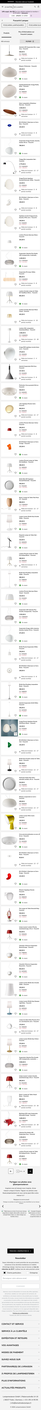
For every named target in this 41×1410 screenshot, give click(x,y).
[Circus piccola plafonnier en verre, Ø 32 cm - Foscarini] (20, 840)
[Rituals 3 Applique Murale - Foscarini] (20, 896)
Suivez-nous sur (11, 1359)
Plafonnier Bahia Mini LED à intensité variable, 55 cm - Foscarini (29, 778)
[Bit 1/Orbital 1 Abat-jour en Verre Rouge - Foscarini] (20, 877)
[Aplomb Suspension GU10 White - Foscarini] (20, 709)
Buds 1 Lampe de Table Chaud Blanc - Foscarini (28, 1095)
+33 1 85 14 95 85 (31, 1400)
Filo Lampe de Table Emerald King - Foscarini (29, 909)
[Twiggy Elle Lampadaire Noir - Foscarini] (20, 166)
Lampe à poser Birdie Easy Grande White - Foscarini (29, 517)
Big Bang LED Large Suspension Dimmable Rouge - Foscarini (28, 1114)
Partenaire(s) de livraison (17, 1366)
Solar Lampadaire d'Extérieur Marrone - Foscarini (27, 104)
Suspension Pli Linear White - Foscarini (27, 272)
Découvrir (25, 13)
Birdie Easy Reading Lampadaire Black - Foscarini (28, 685)
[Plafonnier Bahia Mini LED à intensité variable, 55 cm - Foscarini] (20, 784)
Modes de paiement (12, 1352)
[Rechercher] (35, 6)
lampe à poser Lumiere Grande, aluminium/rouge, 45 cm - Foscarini (29, 1076)
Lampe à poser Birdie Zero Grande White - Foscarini (29, 983)
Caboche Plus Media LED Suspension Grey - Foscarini (27, 1133)
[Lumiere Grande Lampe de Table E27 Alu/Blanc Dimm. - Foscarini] (20, 297)
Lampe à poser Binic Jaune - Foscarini (27, 816)
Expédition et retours (14, 1338)
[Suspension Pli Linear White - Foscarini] (20, 278)
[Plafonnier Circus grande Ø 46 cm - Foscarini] (20, 391)
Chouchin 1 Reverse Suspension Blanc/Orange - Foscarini (28, 946)
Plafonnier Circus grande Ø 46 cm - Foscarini (29, 386)
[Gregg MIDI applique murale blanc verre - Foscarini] (20, 354)
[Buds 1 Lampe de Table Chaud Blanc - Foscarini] (20, 1101)
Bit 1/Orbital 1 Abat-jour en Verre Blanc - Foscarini (28, 198)
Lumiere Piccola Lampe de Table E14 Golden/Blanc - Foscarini (28, 554)
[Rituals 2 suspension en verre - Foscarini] (20, 803)
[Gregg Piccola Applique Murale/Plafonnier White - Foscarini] (20, 185)
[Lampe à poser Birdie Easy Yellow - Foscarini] (20, 1045)
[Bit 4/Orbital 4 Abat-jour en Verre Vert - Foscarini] (20, 746)
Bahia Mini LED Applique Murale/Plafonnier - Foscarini (27, 479)
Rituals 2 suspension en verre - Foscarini (28, 797)
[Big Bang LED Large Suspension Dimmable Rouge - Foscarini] (20, 1120)
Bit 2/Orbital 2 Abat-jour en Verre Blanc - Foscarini (28, 853)
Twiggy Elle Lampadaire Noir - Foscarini (28, 160)
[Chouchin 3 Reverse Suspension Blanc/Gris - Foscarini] (20, 970)
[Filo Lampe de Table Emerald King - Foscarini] (20, 914)
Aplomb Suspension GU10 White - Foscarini (29, 703)
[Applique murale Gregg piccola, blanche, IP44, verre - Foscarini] (20, 222)
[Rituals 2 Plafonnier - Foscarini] (20, 72)
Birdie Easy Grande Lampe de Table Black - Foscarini (29, 759)
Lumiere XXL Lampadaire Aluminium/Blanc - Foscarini (27, 329)
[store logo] (15, 6)
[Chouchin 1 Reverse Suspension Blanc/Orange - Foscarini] (20, 951)
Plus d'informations (13, 1380)
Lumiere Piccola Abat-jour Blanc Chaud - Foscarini (28, 592)
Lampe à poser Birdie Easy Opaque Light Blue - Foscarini (29, 1002)
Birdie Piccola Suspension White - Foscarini (28, 647)
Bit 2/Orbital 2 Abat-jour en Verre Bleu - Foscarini (28, 123)
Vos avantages (10, 1345)
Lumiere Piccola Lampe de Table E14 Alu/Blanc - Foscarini (28, 461)
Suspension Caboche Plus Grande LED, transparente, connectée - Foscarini (28, 1058)
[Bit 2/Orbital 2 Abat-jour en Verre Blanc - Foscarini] (20, 859)
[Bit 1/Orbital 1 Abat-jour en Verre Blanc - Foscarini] (20, 203)
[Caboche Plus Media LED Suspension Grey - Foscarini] (20, 1139)
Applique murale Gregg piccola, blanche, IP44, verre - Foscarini (28, 216)
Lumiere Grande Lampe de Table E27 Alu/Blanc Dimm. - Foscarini (28, 292)
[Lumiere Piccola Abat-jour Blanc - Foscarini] (20, 241)
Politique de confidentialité (20, 1313)
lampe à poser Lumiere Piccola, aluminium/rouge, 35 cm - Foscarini (29, 927)
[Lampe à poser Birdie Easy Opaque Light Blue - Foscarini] (20, 1007)
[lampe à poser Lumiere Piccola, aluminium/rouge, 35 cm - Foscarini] (20, 933)
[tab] (20, 1323)
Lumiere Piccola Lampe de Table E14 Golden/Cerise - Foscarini (28, 1152)
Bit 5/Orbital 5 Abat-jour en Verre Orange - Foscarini (28, 442)
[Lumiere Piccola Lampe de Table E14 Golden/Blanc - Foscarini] (20, 560)
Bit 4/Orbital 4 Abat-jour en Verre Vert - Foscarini (28, 740)
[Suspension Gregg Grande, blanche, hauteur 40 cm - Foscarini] (20, 147)
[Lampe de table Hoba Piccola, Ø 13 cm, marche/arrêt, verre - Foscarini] (20, 1026)
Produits (6, 33)
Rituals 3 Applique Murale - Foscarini (27, 890)
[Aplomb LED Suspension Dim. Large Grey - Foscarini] (20, 53)
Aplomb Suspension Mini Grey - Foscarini (28, 367)
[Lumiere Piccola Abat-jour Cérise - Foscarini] (20, 429)
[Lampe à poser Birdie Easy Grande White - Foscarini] (20, 522)
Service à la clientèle (14, 1331)
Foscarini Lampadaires (13, 25)
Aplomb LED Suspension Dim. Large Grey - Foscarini (29, 47)
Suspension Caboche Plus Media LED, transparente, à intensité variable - (28, 254)
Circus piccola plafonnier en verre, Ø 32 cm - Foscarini (29, 835)
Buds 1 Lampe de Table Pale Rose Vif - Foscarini (29, 498)
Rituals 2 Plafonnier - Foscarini (28, 66)
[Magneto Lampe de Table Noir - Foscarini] (20, 541)
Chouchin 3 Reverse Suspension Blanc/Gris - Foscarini (28, 965)
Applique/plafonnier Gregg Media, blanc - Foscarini (29, 85)
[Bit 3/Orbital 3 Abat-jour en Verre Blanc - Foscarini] (20, 672)
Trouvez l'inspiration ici (19, 1251)
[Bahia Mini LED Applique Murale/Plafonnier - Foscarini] (20, 485)
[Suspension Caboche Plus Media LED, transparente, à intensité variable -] (20, 259)
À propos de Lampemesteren (18, 1373)
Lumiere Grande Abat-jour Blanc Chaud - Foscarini (28, 310)
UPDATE (19, 15)
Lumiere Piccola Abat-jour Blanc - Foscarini (28, 235)
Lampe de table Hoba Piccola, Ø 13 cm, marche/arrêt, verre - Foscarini (29, 1020)
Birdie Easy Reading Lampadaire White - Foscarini (28, 573)
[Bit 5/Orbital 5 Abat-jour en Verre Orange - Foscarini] (20, 448)
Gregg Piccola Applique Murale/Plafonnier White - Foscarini (29, 179)
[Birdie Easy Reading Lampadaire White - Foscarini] (20, 579)
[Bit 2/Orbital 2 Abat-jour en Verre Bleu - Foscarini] (20, 128)
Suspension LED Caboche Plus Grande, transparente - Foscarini (28, 610)
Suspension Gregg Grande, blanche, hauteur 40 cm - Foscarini (29, 141)
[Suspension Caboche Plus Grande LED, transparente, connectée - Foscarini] (20, 1063)
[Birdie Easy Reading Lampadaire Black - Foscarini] (20, 690)
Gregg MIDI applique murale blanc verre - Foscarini (29, 348)
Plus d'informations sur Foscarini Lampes (26, 33)
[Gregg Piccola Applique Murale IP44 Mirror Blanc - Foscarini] (20, 727)
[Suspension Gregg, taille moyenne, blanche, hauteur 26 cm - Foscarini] (20, 634)
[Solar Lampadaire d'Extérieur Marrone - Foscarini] (20, 110)
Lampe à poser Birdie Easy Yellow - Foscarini (29, 1039)
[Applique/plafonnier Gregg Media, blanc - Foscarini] (20, 91)
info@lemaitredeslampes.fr (21, 1403)
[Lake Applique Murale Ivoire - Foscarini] (20, 410)
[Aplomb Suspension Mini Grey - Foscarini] (20, 373)
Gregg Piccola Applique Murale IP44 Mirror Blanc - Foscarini (28, 722)
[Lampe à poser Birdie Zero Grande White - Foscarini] (20, 989)
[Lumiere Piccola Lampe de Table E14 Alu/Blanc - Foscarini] (20, 466)
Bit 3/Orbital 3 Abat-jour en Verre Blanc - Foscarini (28, 666)
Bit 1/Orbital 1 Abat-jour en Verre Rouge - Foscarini (28, 872)
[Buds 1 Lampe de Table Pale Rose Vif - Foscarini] (20, 504)
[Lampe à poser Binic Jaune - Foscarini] (20, 822)
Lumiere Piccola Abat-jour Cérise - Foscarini (29, 423)
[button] (15, 59)
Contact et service (13, 1324)
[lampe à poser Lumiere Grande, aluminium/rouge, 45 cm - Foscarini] (20, 1082)
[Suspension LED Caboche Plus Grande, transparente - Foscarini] (20, 616)
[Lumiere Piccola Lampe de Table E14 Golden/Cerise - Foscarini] (20, 1157)
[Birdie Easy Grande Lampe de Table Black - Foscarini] (20, 765)
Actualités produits (14, 1387)
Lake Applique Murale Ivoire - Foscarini (27, 404)
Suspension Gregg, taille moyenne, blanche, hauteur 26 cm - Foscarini (29, 629)
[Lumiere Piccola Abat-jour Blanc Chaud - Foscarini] (20, 597)
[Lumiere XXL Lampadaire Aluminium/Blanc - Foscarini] (20, 335)
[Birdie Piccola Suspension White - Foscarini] (20, 653)
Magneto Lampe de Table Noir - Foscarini (28, 535)
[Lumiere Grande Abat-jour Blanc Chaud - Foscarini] (20, 316)
